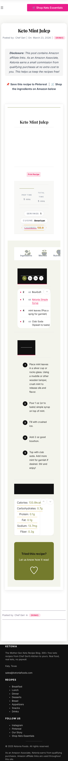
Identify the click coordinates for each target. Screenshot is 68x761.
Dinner (15, 693)
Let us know (26, 559)
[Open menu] (2, 8)
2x (30, 278)
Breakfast (17, 686)
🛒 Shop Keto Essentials (47, 7)
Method (43, 255)
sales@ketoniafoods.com (18, 672)
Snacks (16, 708)
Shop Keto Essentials (23, 735)
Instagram (17, 725)
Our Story (17, 732)
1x (24, 278)
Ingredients (26, 255)
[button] (40, 291)
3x (35, 278)
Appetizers (18, 704)
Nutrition (57, 255)
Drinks (59, 38)
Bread (15, 700)
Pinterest (16, 728)
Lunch (15, 690)
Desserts (16, 697)
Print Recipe (33, 174)
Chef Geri (20, 615)
